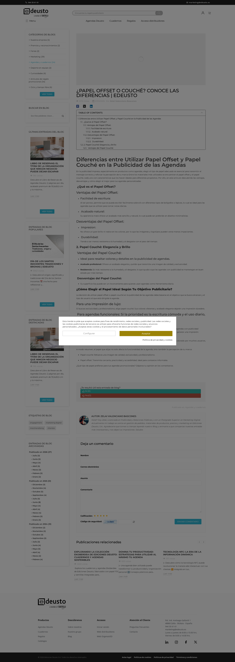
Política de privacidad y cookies (157, 340)
